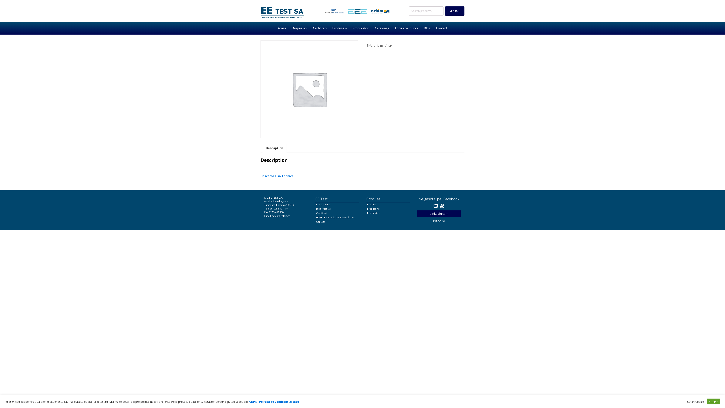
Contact (441, 28)
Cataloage (382, 28)
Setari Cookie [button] (695, 401)
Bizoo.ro (439, 221)
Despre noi (299, 28)
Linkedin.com (439, 214)
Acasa (282, 28)
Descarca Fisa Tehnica (277, 176)
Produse (338, 28)
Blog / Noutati (323, 208)
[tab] (274, 148)
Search (455, 10)
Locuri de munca (406, 28)
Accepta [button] (713, 401)
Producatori (360, 28)
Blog (427, 28)
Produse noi (373, 208)
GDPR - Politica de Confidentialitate (335, 217)
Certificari (320, 28)
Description (274, 148)
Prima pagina (323, 204)
